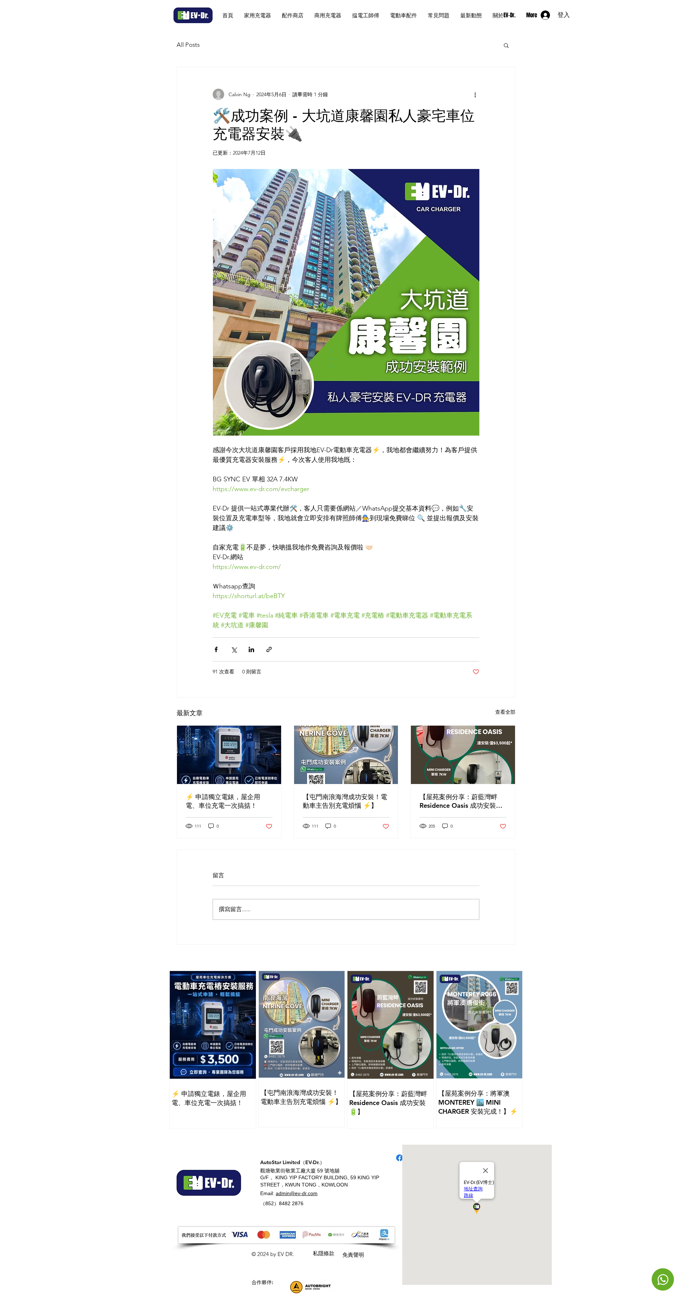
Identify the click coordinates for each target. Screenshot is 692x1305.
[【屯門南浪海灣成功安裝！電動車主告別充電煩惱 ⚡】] (346, 755)
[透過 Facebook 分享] (216, 649)
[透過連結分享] (269, 649)
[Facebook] (399, 1157)
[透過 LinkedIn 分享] (251, 649)
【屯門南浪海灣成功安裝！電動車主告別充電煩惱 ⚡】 (345, 801)
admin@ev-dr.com (297, 1193)
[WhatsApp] (663, 1279)
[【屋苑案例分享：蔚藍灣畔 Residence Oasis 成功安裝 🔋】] (463, 755)
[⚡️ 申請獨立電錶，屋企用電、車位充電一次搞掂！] (229, 755)
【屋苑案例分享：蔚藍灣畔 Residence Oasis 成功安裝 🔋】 (458, 801)
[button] (506, 45)
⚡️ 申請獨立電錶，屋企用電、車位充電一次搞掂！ (223, 801)
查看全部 (505, 712)
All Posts (188, 44)
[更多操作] (475, 94)
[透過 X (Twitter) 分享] (233, 649)
